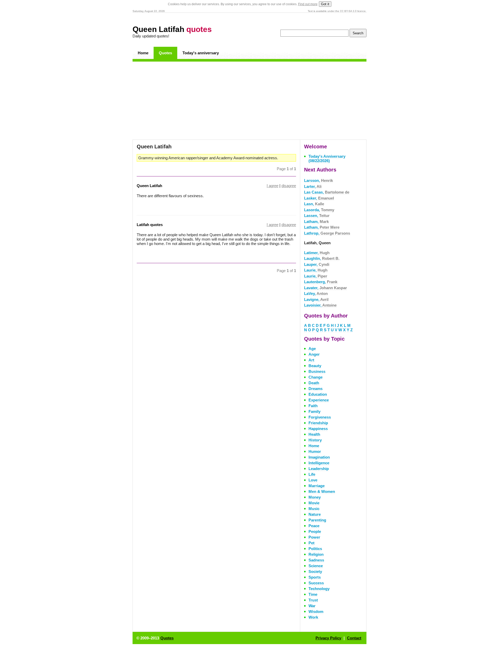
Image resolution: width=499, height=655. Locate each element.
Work (313, 617)
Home (143, 53)
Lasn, (314, 204)
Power (314, 537)
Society (315, 571)
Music (313, 508)
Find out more (308, 4)
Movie (313, 503)
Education (317, 394)
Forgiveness (319, 417)
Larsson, (318, 180)
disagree (288, 185)
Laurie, (315, 270)
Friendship (318, 423)
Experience (318, 400)
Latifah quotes (150, 224)
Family (314, 411)
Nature (314, 514)
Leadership (318, 468)
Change (315, 377)
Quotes (165, 53)
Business (316, 371)
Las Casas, (326, 192)
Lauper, (316, 264)
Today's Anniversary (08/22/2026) (326, 158)
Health (314, 434)
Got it (325, 4)
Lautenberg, (320, 282)
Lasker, (319, 198)
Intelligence (318, 463)
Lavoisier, (320, 305)
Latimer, (317, 252)
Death (313, 383)
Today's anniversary (200, 53)
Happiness (318, 428)
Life (311, 474)
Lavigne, (316, 299)
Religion (316, 554)
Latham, (316, 221)
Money (314, 497)
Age (312, 348)
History (315, 440)
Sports (314, 577)
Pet (311, 543)
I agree (272, 185)
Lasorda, (319, 210)
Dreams (315, 388)
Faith (313, 405)
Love (312, 480)
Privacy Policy (328, 638)
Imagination (319, 457)
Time (312, 594)
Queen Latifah (172, 29)
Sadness (316, 560)
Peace (313, 526)
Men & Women (321, 491)
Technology (319, 588)
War (312, 606)
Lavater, (325, 288)
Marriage (316, 486)
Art (311, 360)
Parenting (317, 520)
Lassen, (317, 215)
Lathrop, (327, 233)
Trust (313, 600)
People (314, 531)
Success (316, 583)
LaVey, (316, 293)
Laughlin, (321, 258)
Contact (354, 638)
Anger (314, 354)
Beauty (314, 365)
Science (315, 566)
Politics (315, 548)
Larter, (312, 186)
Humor (314, 451)
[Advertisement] (249, 100)
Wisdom (315, 611)
